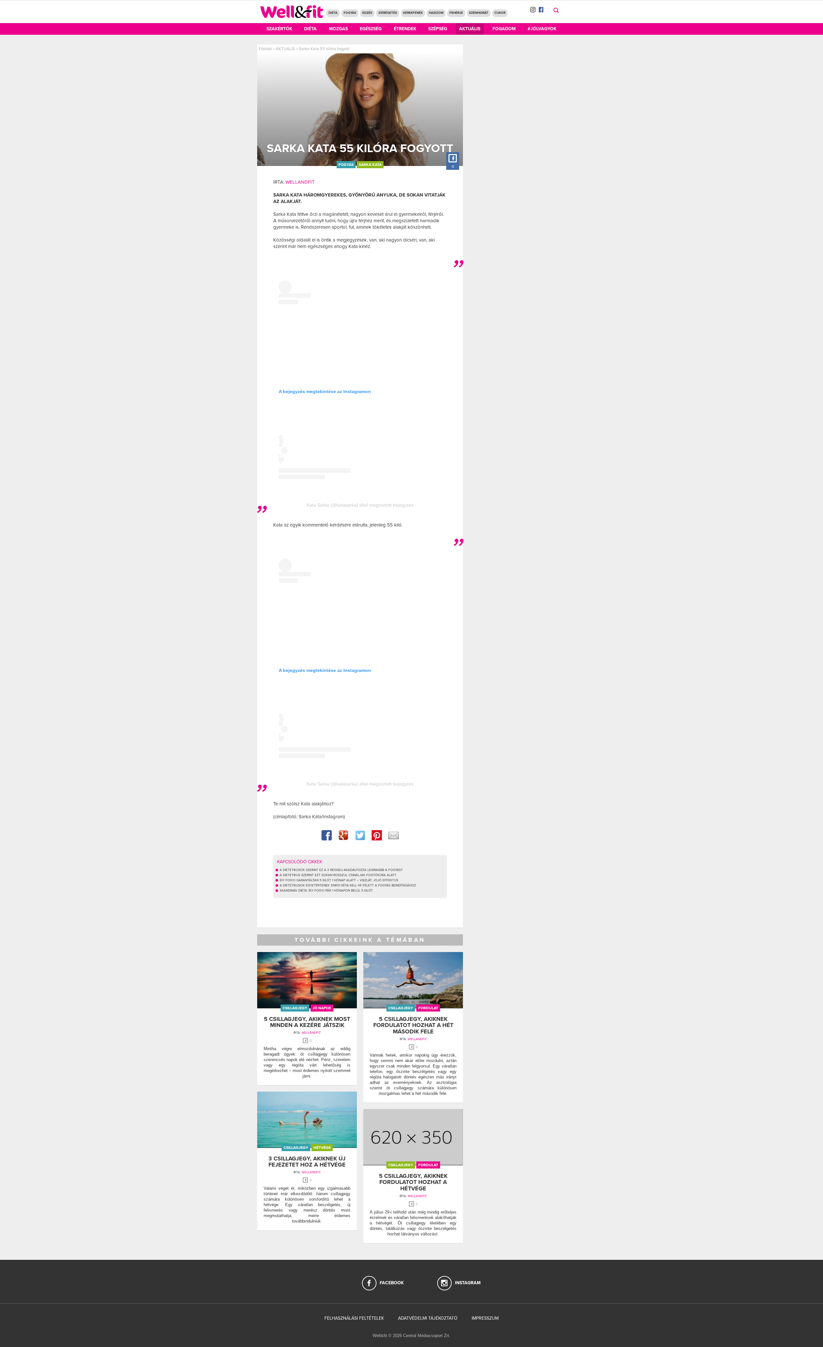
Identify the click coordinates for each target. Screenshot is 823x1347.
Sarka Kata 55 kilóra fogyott (324, 48)
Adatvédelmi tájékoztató (427, 1318)
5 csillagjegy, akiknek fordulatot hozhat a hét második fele (413, 1025)
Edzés (367, 13)
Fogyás (350, 13)
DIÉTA (333, 13)
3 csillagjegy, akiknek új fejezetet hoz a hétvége (307, 1161)
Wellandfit (300, 182)
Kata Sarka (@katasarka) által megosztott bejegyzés (360, 505)
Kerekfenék (413, 13)
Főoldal (265, 48)
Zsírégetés (387, 13)
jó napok (321, 1008)
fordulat (428, 1008)
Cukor (499, 13)
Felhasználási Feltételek (354, 1318)
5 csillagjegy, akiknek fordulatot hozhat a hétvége (413, 1182)
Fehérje (456, 13)
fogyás (346, 164)
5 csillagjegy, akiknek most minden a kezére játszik (307, 1022)
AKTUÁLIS (285, 48)
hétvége (322, 1147)
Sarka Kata (370, 164)
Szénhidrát (478, 13)
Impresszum (485, 1318)
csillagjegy (295, 1008)
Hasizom (436, 13)
